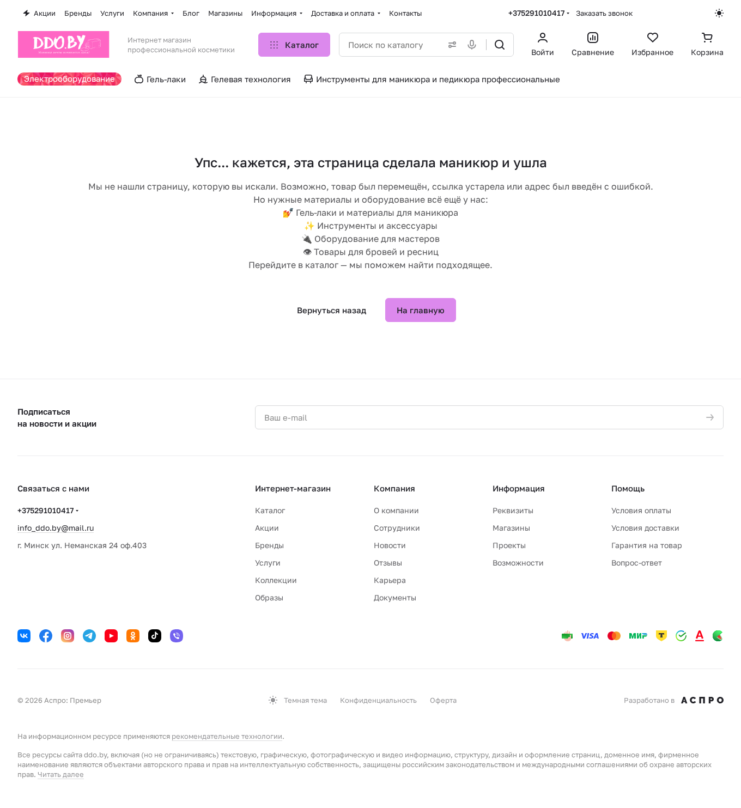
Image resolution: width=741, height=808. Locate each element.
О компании (396, 510)
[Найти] (499, 44)
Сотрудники (397, 527)
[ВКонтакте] (24, 635)
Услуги (268, 562)
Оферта (443, 700)
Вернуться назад (331, 310)
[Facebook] (45, 635)
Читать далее (61, 774)
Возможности (518, 562)
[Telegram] (89, 635)
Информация (519, 488)
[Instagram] (67, 635)
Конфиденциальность (378, 700)
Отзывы (388, 562)
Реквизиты (513, 510)
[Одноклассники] (132, 635)
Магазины (511, 527)
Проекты (509, 545)
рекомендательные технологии (227, 736)
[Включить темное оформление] (719, 13)
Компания (394, 488)
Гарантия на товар (646, 545)
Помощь (628, 488)
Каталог (270, 510)
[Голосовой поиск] (474, 44)
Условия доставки (645, 527)
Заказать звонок (604, 13)
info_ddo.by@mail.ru (55, 527)
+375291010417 (536, 12)
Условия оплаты (641, 510)
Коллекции (276, 580)
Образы (269, 597)
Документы (395, 597)
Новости (390, 545)
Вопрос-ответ (636, 562)
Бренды (269, 545)
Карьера (390, 580)
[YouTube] (111, 635)
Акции (267, 527)
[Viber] (176, 635)
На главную (421, 310)
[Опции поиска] (450, 44)
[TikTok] (154, 635)
